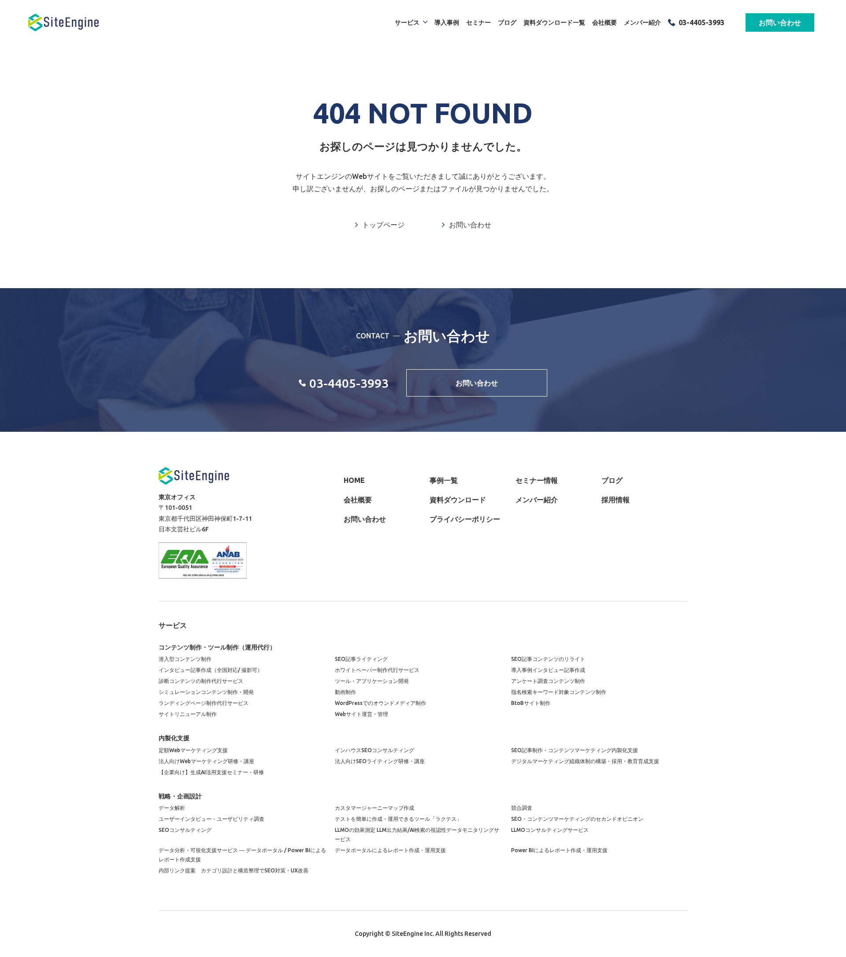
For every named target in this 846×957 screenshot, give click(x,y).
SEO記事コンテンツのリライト (548, 659)
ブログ (507, 22)
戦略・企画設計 (180, 796)
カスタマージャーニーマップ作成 (374, 808)
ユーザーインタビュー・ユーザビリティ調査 (211, 819)
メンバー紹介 (642, 22)
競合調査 (521, 808)
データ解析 (172, 808)
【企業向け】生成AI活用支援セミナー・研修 (211, 772)
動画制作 (345, 692)
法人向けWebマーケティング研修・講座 (206, 761)
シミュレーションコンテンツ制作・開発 (206, 692)
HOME (354, 480)
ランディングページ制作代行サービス (204, 703)
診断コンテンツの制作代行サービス (201, 681)
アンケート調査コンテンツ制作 (548, 681)
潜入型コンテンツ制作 (185, 659)
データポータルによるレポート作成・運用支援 (390, 850)
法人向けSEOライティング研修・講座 (380, 761)
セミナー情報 (537, 480)
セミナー (478, 22)
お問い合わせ (780, 22)
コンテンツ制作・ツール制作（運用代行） (217, 647)
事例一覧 (444, 480)
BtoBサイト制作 (530, 703)
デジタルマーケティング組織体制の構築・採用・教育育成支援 (585, 761)
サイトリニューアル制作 (188, 714)
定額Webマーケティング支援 (193, 750)
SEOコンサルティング (185, 830)
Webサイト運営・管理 (361, 714)
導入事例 (446, 22)
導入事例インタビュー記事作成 (548, 670)
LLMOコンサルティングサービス (550, 830)
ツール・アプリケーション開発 (372, 681)
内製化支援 (174, 738)
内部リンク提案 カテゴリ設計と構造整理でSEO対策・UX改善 (233, 870)
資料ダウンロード (458, 500)
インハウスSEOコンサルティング (374, 750)
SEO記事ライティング (361, 659)
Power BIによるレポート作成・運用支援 (559, 850)
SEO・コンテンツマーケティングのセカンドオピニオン (577, 819)
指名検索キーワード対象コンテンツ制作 (558, 692)
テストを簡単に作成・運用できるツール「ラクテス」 (398, 819)
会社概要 (604, 22)
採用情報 (615, 500)
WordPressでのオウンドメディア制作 (380, 703)
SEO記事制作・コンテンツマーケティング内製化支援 (574, 750)
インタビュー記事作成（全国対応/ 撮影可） (211, 670)
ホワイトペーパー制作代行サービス (377, 670)
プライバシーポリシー (465, 519)
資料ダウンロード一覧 (554, 22)
